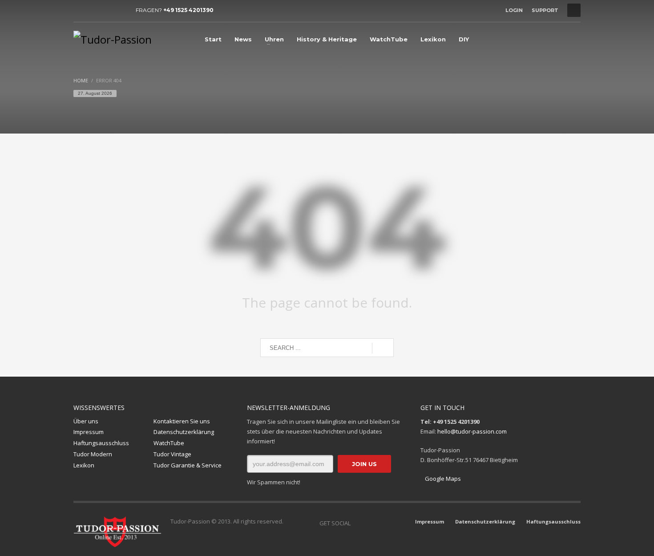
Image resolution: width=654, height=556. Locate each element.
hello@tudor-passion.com (472, 431)
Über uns (85, 421)
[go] (383, 348)
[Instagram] (93, 10)
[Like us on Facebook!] (357, 523)
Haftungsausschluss (101, 443)
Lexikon (83, 465)
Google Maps (443, 479)
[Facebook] (80, 10)
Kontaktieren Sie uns (181, 421)
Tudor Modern (92, 454)
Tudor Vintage (172, 454)
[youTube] (106, 10)
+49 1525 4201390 (188, 10)
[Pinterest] (120, 10)
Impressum (88, 432)
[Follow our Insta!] (370, 523)
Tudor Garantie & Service (187, 465)
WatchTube (168, 443)
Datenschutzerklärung (183, 432)
